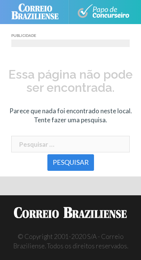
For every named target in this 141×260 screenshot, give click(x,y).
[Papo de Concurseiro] (103, 12)
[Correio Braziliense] (38, 12)
